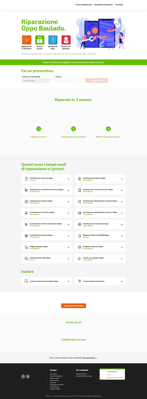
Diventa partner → (90, 358)
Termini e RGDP (55, 389)
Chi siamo (53, 374)
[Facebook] (23, 376)
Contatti (119, 4)
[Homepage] (23, 3)
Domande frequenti (103, 4)
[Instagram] (28, 376)
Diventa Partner (81, 374)
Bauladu (78, 358)
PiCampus (98, 396)
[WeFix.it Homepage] (23, 371)
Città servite (54, 387)
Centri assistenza (83, 4)
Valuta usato (54, 378)
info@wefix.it (89, 396)
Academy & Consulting (84, 376)
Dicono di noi (54, 380)
